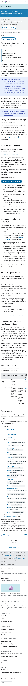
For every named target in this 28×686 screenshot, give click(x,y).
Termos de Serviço (5, 679)
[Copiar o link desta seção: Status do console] (17, 365)
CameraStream (11, 429)
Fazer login (23, 1)
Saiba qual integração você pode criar (10, 593)
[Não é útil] (10, 35)
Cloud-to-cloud (7, 6)
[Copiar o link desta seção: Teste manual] (13, 411)
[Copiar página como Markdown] (13, 45)
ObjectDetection (11, 434)
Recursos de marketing (7, 644)
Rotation (9, 486)
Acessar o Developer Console (11, 181)
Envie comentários (8, 39)
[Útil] (8, 35)
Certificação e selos (6, 641)
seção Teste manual (8, 115)
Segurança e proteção (6, 621)
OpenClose (10, 479)
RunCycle (9, 437)
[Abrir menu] (2, 2)
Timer (8, 505)
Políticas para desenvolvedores (9, 656)
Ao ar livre (3, 634)
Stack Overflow (5, 670)
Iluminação (4, 616)
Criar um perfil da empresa (11, 154)
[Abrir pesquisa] (18, 2)
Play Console (4, 662)
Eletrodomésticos (5, 626)
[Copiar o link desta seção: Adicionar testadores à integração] (11, 222)
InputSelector (10, 466)
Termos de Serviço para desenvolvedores (11, 653)
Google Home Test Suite (13, 138)
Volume (9, 512)
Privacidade (14, 679)
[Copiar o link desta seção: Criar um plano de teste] (21, 145)
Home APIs (4, 603)
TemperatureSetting (12, 497)
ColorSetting (10, 448)
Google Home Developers (6, 32)
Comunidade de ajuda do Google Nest (11, 672)
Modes (9, 470)
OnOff (8, 475)
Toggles (9, 507)
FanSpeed (9, 457)
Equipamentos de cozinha (7, 629)
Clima (2, 618)
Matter (3, 571)
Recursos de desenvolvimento (9, 646)
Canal (8, 445)
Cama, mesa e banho (6, 632)
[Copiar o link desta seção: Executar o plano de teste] (23, 273)
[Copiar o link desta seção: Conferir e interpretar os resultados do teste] (18, 324)
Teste (26, 379)
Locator (9, 432)
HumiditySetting (11, 460)
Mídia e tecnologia (5, 624)
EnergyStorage (11, 452)
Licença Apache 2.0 (18, 557)
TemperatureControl (12, 488)
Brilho (8, 442)
